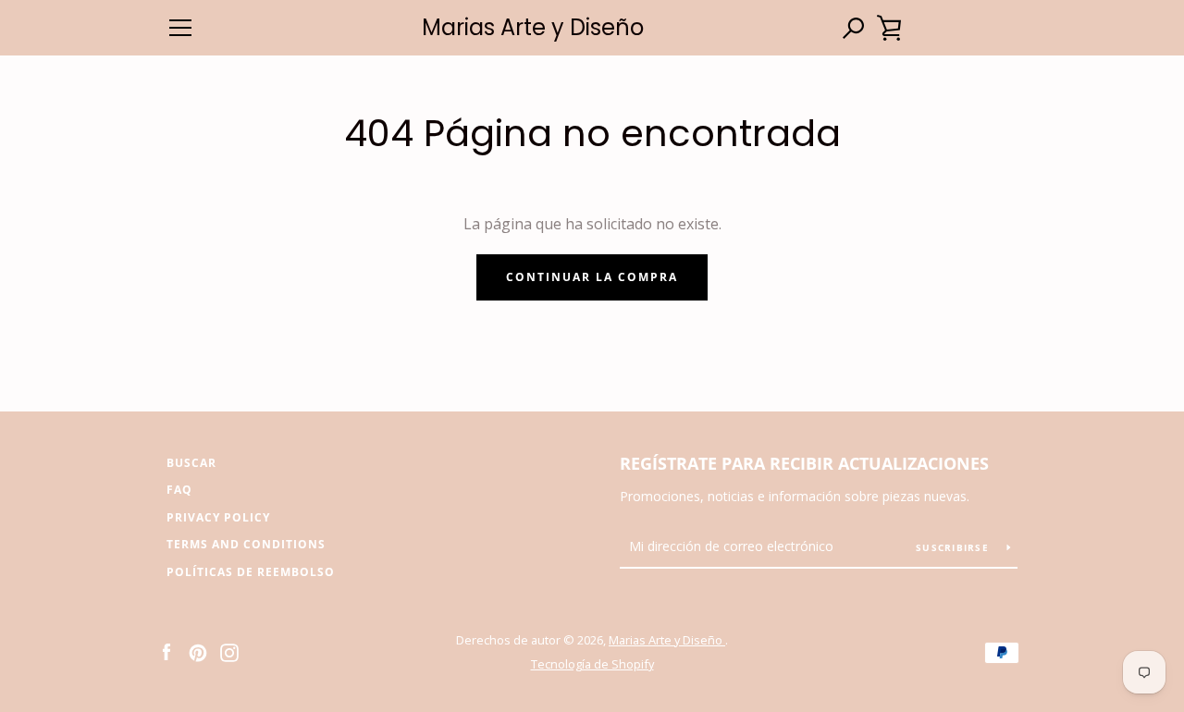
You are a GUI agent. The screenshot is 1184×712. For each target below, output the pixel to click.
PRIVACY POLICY (218, 517)
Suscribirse (954, 547)
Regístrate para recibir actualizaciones (804, 463)
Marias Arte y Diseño (533, 28)
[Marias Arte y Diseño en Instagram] (229, 651)
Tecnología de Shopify (592, 664)
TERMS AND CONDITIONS (246, 544)
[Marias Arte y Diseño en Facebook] (166, 651)
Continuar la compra (592, 277)
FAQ (179, 489)
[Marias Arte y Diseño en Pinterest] (198, 651)
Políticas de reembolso (250, 572)
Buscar (191, 463)
